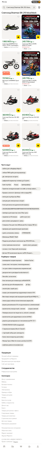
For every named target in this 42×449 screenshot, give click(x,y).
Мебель (4, 382)
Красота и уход (6, 400)
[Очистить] (34, 7)
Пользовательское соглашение (11, 428)
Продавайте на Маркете (9, 359)
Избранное (21, 446)
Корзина (29, 446)
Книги (3, 408)
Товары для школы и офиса (10, 410)
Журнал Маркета (7, 436)
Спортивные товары (8, 413)
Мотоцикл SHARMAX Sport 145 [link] (10, 81)
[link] (11, 168)
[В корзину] (18, 37)
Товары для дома (7, 395)
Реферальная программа (9, 371)
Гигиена (4, 387)
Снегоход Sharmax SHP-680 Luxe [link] (9, 153)
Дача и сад (5, 405)
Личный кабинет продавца (10, 356)
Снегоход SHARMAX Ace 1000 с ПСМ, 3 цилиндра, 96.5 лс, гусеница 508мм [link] (10, 44)
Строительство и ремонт (9, 418)
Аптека (4, 397)
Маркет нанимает (7, 433)
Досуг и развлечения (8, 379)
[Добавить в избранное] (18, 16)
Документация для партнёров (11, 361)
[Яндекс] (15, 442)
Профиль (38, 446)
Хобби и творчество (8, 403)
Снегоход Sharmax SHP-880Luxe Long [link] (29, 153)
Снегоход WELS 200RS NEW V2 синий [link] (29, 44)
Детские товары (7, 421)
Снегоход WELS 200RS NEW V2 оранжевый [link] (29, 81)
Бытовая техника (7, 384)
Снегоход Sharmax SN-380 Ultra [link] (10, 118)
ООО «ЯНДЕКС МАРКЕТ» (14, 439)
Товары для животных (8, 416)
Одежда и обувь (7, 392)
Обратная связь (6, 430)
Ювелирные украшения (9, 423)
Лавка (12, 446)
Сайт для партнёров (8, 364)
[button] (39, 7)
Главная (4, 446)
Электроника (6, 390)
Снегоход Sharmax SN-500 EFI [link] (30, 118)
